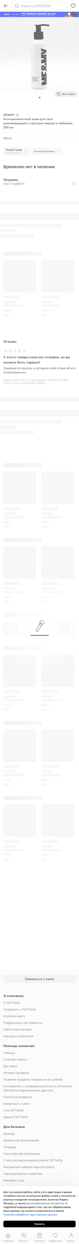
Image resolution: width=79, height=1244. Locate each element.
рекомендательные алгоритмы (45, 1203)
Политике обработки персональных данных (30, 1214)
